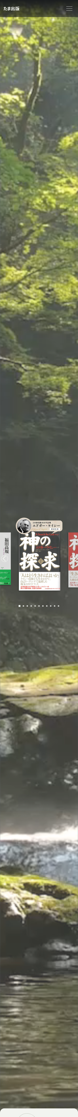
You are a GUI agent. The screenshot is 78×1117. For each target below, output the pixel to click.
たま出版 (11, 8)
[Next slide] (73, 558)
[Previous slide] (4, 558)
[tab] (19, 606)
